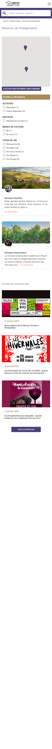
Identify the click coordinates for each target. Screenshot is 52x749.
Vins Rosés (12, 155)
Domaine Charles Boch (16, 253)
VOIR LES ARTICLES (26, 429)
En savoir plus (11, 211)
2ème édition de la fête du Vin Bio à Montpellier (21, 326)
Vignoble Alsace (15, 21)
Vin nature (11, 134)
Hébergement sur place (17, 120)
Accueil (5, 21)
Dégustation (12, 107)
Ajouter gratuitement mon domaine (21, 88)
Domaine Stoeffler (13, 198)
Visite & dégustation (15, 111)
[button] (26, 69)
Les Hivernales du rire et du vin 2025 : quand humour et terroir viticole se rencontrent (26, 371)
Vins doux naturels (15, 151)
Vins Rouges (12, 159)
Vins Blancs (12, 147)
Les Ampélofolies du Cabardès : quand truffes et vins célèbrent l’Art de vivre (22, 417)
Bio (9, 130)
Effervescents (13, 144)
